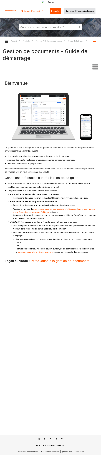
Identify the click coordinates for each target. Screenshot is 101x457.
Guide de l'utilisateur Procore (80, 41)
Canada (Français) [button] (31, 11)
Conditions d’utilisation (50, 452)
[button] (79, 27)
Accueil (14, 41)
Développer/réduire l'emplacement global (94, 40)
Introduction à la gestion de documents (60, 261)
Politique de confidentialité (27, 452)
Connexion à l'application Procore (79, 11)
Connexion (79, 452)
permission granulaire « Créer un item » (35, 252)
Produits (26, 41)
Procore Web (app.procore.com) (49, 41)
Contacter (55, 11)
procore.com (10, 11)
